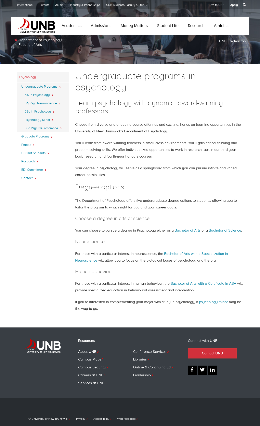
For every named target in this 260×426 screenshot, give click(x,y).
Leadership (142, 375)
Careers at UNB (90, 375)
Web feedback (126, 418)
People (26, 145)
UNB (125, 5)
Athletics (221, 26)
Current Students (33, 153)
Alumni (59, 5)
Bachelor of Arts (187, 230)
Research (196, 26)
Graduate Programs (35, 136)
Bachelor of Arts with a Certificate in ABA (203, 283)
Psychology (27, 77)
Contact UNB (212, 353)
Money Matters (134, 26)
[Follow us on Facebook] (192, 370)
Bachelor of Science (225, 230)
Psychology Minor (38, 120)
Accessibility (101, 418)
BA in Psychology (38, 95)
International (25, 5)
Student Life (168, 26)
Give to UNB (216, 5)
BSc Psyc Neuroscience (42, 128)
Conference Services (149, 352)
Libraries (140, 359)
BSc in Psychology (38, 111)
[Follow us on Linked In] (212, 370)
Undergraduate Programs (39, 86)
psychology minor (213, 302)
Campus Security (92, 367)
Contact (27, 178)
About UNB (87, 352)
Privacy (81, 418)
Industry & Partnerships (85, 5)
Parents (44, 5)
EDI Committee (32, 170)
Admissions (101, 26)
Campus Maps (89, 359)
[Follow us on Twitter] (202, 370)
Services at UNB (91, 383)
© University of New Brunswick (48, 418)
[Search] (245, 4)
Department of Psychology (40, 40)
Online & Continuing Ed (152, 367)
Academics (71, 26)
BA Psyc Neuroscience (41, 103)
